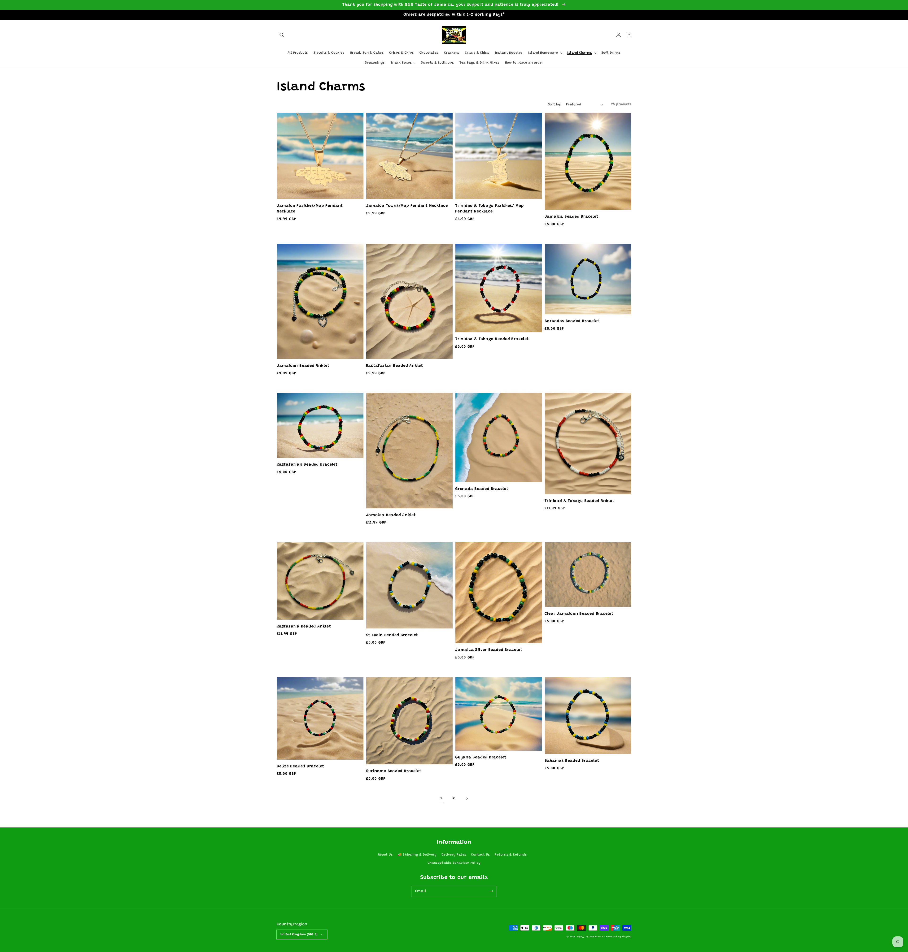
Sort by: (554, 104)
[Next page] (467, 798)
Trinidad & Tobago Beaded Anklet (579, 501)
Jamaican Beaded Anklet (303, 366)
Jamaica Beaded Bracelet (571, 217)
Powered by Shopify (618, 937)
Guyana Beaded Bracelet (480, 757)
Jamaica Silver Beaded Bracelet (488, 650)
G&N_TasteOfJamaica (591, 937)
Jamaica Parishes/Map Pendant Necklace (310, 208)
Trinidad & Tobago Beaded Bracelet (492, 339)
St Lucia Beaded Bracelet (392, 635)
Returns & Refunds (511, 855)
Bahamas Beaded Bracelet (572, 761)
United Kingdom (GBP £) (299, 934)
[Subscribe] (491, 891)
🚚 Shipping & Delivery (417, 855)
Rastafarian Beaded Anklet (394, 366)
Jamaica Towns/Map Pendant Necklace (407, 206)
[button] (282, 35)
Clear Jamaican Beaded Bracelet (579, 614)
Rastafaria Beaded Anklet (304, 626)
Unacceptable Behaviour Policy (454, 863)
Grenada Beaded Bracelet (481, 489)
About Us (385, 855)
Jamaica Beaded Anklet (391, 515)
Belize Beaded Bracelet (300, 766)
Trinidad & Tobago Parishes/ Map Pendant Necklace (489, 208)
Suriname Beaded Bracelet (394, 771)
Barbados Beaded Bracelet (572, 321)
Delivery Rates (453, 855)
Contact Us (480, 855)
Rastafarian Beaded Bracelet (307, 465)
